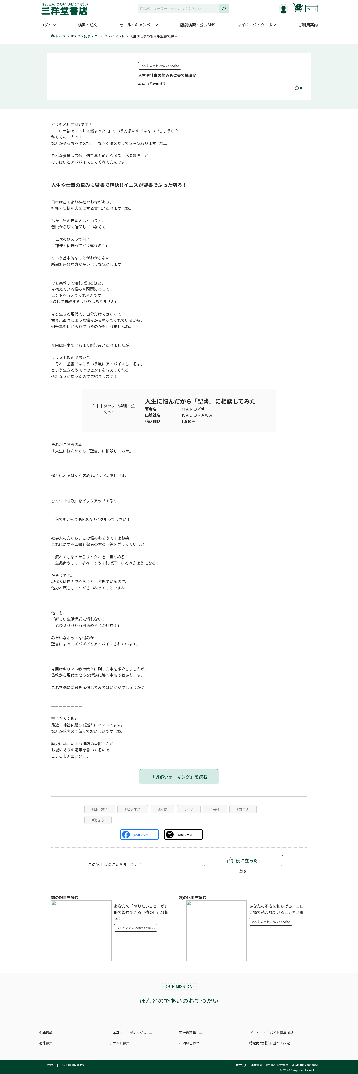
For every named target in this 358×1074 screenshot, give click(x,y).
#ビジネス (133, 809)
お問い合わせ (189, 1042)
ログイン (48, 25)
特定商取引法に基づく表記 (269, 1042)
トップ (60, 36)
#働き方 (98, 819)
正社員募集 (187, 1032)
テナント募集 (119, 1042)
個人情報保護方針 (73, 1065)
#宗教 (215, 809)
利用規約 (47, 1065)
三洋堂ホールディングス (127, 1032)
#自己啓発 (99, 809)
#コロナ (243, 809)
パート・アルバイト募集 (268, 1032)
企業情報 (46, 1032)
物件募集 (46, 1042)
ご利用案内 (308, 25)
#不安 (188, 809)
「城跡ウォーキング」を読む (179, 776)
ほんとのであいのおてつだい (160, 66)
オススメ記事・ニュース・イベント (97, 36)
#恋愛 (162, 809)
